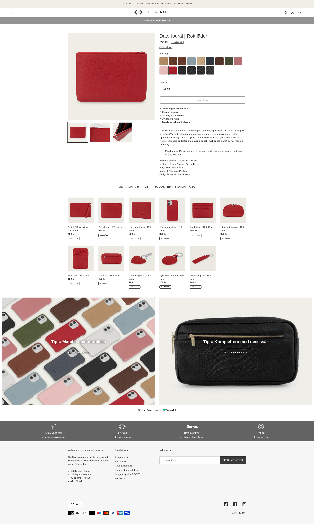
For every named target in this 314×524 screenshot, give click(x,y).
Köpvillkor (120, 478)
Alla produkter (122, 457)
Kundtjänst (120, 461)
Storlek (163, 82)
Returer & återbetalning (127, 470)
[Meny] (11, 12)
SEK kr (74, 504)
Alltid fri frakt (165, 47)
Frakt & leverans (123, 465)
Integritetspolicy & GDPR (127, 474)
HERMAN (242, 513)
